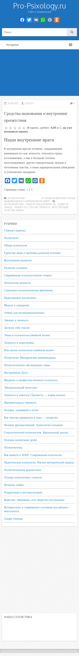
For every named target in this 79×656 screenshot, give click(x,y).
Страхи (33, 207)
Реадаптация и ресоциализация (23, 492)
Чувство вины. (14, 210)
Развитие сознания (15, 267)
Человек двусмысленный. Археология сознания (33, 425)
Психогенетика (13, 447)
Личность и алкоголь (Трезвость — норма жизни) (34, 395)
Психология (11, 238)
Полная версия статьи (60, 198)
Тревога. (44, 207)
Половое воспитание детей (20, 440)
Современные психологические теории (28, 275)
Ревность (20, 207)
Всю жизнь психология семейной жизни (29, 350)
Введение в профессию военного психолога (31, 380)
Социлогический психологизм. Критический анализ (36, 432)
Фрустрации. (60, 207)
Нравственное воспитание (20, 297)
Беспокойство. (14, 204)
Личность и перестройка (19, 342)
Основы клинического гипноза (23, 477)
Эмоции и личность (16, 320)
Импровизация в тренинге (20, 402)
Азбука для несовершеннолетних (24, 312)
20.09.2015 (13, 103)
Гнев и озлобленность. (41, 204)
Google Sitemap (13, 518)
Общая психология (15, 245)
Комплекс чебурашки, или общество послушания (34, 499)
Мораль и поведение (16, 305)
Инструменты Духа (16, 372)
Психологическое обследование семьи (27, 365)
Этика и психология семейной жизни (27, 335)
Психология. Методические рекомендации (30, 357)
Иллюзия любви (14, 484)
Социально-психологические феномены (28, 290)
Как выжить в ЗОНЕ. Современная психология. (33, 455)
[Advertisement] (39, 73)
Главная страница (15, 230)
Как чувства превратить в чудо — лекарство (31, 417)
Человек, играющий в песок (21, 410)
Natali (29, 103)
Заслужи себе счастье (17, 327)
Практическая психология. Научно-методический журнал (39, 462)
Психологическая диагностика (22, 470)
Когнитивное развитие (18, 260)
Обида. (8, 207)
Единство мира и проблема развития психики (32, 252)
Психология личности (17, 282)
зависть (63, 204)
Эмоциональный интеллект (20, 387)
